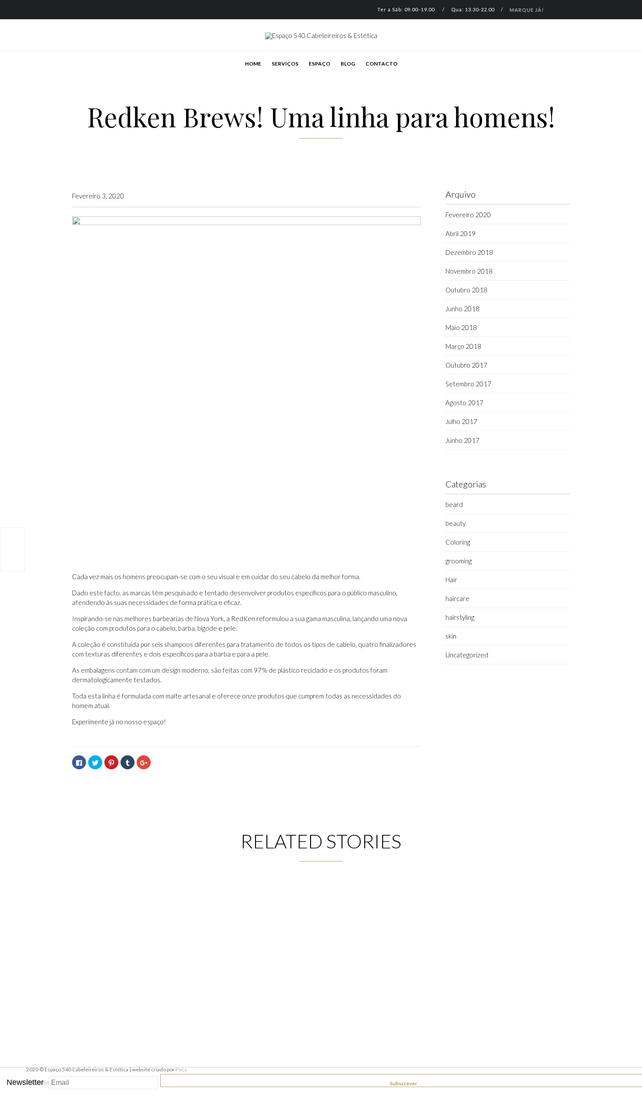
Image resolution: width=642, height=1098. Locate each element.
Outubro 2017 (466, 365)
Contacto (381, 63)
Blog (348, 63)
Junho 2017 (462, 440)
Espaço (319, 63)
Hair (451, 580)
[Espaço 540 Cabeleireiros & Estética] (321, 35)
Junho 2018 (462, 309)
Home (253, 63)
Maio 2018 (461, 327)
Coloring (457, 542)
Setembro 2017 (468, 384)
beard (454, 504)
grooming (458, 561)
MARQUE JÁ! (527, 10)
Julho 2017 (461, 421)
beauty (455, 523)
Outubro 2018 (466, 290)
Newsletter (25, 1082)
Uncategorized (466, 655)
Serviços (285, 63)
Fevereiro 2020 (468, 215)
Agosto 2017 (464, 403)
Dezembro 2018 (469, 252)
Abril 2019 (460, 233)
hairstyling (459, 617)
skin (450, 636)
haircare (457, 598)
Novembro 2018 (469, 271)
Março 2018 (463, 346)
